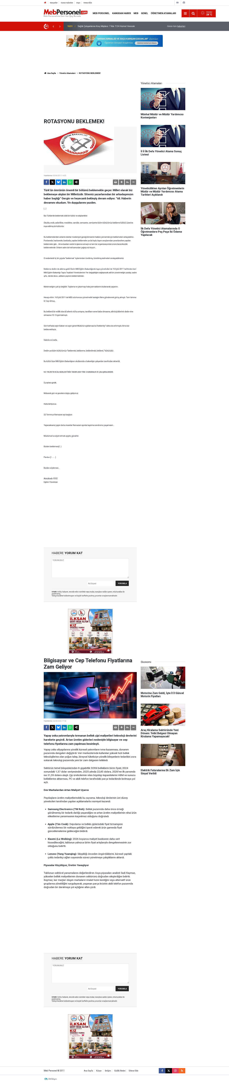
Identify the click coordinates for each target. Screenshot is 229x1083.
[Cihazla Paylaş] (76, 182)
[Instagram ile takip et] (175, 1070)
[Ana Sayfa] (45, 3)
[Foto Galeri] (183, 2)
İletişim (108, 1071)
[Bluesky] (58, 182)
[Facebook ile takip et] (162, 1070)
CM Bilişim (52, 1079)
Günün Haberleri (67, 3)
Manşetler (54, 3)
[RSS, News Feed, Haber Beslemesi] (182, 1070)
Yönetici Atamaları (67, 73)
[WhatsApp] (70, 182)
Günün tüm (176, 26)
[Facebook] (46, 182)
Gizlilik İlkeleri (119, 1071)
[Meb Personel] (65, 13)
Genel (144, 13)
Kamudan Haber (121, 13)
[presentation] (53, 26)
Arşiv (78, 3)
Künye (99, 1071)
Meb (136, 13)
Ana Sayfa (51, 73)
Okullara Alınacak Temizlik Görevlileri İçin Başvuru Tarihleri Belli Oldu (109, 26)
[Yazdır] (115, 182)
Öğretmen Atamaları (163, 13)
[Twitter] (52, 182)
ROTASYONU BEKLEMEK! (90, 73)
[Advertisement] (90, 98)
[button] (121, 182)
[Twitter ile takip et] (168, 1070)
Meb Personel (101, 13)
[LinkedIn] (64, 182)
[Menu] (185, 13)
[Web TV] (177, 2)
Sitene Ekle (87, 3)
